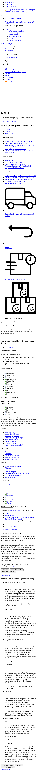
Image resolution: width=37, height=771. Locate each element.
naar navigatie (9, 2)
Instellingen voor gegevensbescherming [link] (18, 521)
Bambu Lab (9, 160)
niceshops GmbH (15, 510)
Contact (11, 38)
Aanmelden (8, 452)
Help (6, 29)
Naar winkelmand (11, 6)
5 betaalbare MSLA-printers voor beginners (19, 141)
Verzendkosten (14, 35)
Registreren (8, 454)
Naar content (9, 4)
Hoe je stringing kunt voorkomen (15, 149)
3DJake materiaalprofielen (13, 466)
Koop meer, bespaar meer (13, 470)
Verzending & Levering (12, 434)
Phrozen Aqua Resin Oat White (15, 164)
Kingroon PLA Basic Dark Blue (15, 181)
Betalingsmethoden (15, 36)
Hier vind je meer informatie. (10, 337)
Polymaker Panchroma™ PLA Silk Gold (18, 166)
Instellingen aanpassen (8, 571)
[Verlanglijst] (6, 61)
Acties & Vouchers (11, 443)
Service (7, 130)
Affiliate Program (10, 472)
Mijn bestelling (10, 432)
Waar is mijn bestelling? (16, 31)
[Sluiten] (1, 15)
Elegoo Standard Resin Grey (14, 168)
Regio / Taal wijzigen (20, 506)
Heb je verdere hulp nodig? (14, 445)
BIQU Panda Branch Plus (13, 162)
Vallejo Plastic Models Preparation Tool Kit (19, 179)
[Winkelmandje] (20, 64)
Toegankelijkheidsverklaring (14, 519)
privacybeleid (17, 566)
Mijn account (9, 133)
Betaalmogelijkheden (12, 436)
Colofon (7, 513)
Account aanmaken (11, 57)
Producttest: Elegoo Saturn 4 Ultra (16, 143)
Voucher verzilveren (11, 459)
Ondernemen (9, 524)
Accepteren (5, 569)
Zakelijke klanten (10, 441)
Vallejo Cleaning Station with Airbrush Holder (20, 177)
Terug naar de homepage (9, 121)
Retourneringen (14, 33)
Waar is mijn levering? (12, 457)
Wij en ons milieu (10, 477)
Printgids (8, 468)
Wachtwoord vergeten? (12, 455)
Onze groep (9, 484)
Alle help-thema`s (15, 40)
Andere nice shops (11, 526)
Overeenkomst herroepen (9, 530)
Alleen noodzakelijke (16, 569)
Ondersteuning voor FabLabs (14, 475)
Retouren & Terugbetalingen (14, 438)
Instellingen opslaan (7, 765)
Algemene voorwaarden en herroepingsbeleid (19, 517)
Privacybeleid (9, 515)
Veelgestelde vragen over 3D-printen (17, 473)
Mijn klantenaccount (11, 439)
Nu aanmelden (9, 51)
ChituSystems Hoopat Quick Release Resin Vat (20, 176)
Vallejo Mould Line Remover (14, 183)
